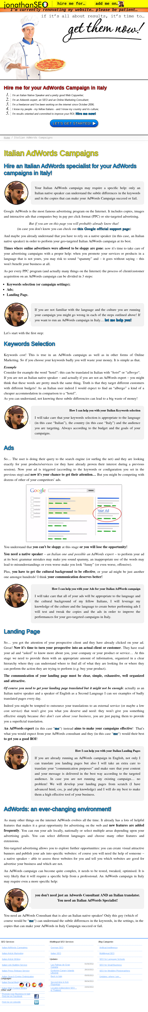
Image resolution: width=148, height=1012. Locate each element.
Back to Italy (56, 976)
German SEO (57, 947)
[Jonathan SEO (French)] (28, 984)
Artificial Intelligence (108, 947)
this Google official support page (103, 228)
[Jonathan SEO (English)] (40, 984)
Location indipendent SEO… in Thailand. (64, 989)
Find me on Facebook (12, 996)
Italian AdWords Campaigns (15, 947)
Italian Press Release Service (15, 971)
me (57, 728)
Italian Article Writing (11, 959)
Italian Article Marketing (12, 953)
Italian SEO (56, 953)
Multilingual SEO (106, 953)
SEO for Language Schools (112, 959)
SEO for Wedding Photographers (114, 971)
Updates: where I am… (110, 976)
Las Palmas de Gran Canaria (60, 966)
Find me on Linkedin (11, 1002)
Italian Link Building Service (14, 965)
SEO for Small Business (110, 965)
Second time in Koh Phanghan (60, 983)
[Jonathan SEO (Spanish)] (34, 984)
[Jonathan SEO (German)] (21, 984)
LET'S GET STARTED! (74, 123)
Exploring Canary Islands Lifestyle (62, 971)
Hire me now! (86, 113)
